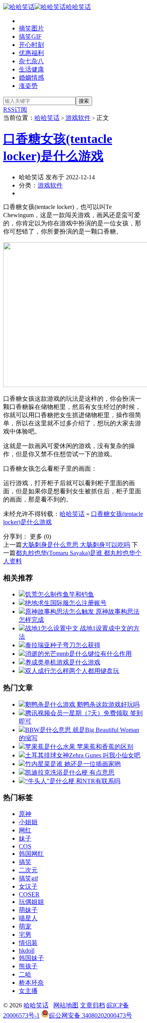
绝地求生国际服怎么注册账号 (66, 603)
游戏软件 (78, 117)
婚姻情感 (31, 77)
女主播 (28, 990)
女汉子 (28, 886)
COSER (29, 894)
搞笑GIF (30, 36)
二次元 (28, 870)
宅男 (25, 934)
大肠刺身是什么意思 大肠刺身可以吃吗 (76, 544)
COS (25, 846)
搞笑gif (28, 878)
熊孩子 (28, 966)
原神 (25, 814)
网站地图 (65, 1005)
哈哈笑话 (78, 7)
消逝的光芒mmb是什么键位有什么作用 (78, 653)
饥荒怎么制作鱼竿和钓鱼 (59, 594)
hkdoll (26, 950)
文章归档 (92, 1005)
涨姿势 (28, 85)
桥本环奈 (31, 982)
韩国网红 (31, 853)
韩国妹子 (31, 958)
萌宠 (25, 926)
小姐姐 (28, 822)
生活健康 (31, 69)
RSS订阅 (15, 109)
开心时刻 (31, 44)
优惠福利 (31, 53)
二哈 (25, 974)
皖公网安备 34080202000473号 (90, 1015)
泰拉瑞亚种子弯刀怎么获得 (62, 645)
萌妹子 (28, 910)
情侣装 (28, 942)
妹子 (25, 838)
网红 (25, 830)
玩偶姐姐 (31, 901)
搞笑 (25, 862)
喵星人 (28, 918)
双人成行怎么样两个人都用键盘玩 (72, 671)
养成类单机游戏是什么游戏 (62, 662)
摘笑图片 (31, 28)
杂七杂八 (31, 61)
